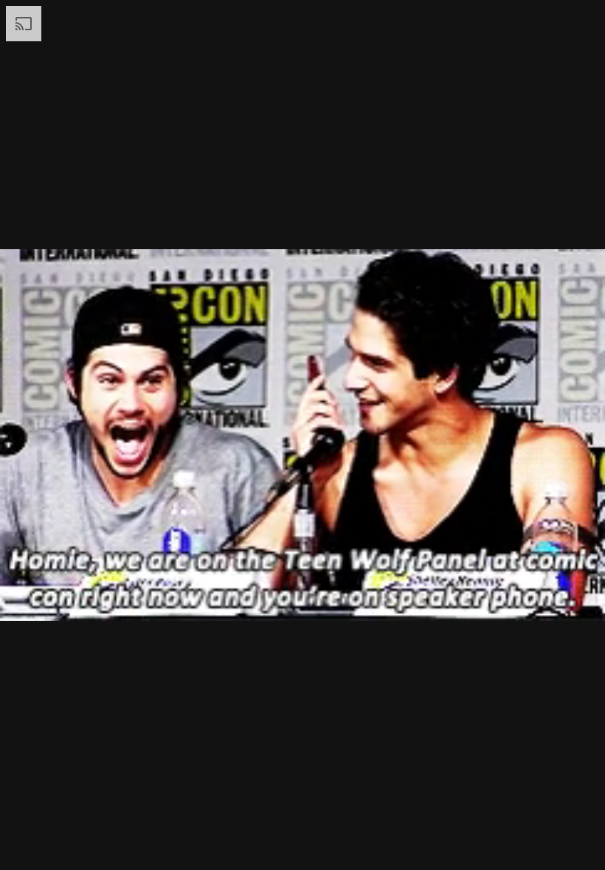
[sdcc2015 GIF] (302, 435)
